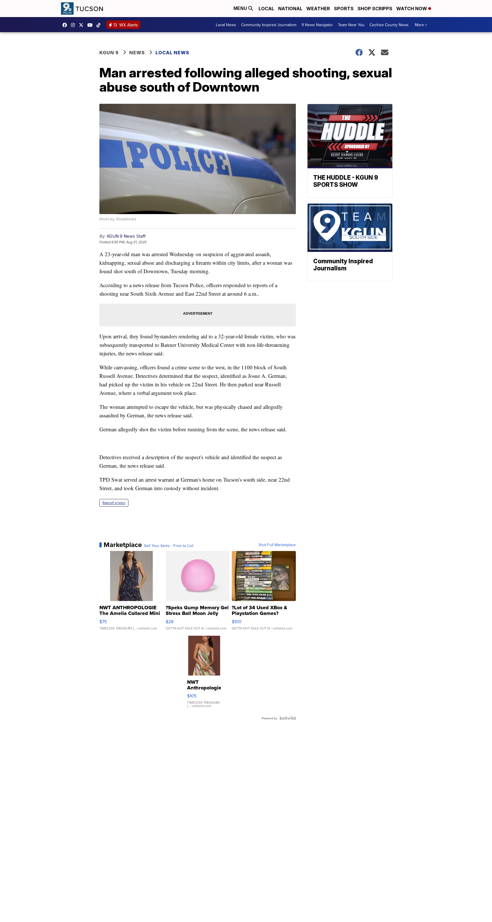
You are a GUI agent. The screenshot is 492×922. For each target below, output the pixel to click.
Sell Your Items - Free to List (168, 546)
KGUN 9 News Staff (126, 236)
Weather (318, 8)
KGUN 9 (109, 52)
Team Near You (351, 25)
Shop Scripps (375, 8)
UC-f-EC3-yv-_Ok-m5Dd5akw (91, 25)
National (290, 8)
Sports (344, 8)
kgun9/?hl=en (74, 25)
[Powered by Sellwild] (287, 718)
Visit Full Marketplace (277, 545)
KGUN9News (66, 25)
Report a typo (113, 503)
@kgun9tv (100, 25)
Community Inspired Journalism (268, 25)
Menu (240, 8)
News (137, 52)
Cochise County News (389, 25)
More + (421, 25)
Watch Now (412, 8)
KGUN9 (82, 25)
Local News (226, 25)
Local (266, 8)
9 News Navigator (317, 25)
